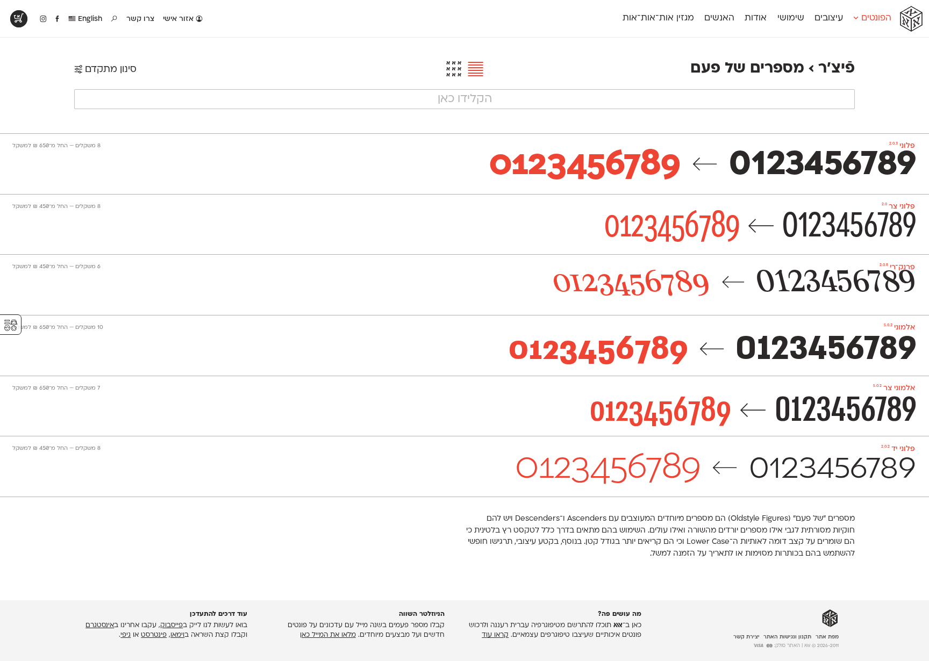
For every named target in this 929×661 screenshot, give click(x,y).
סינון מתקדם (109, 69)
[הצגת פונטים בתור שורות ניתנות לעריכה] (473, 70)
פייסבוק (171, 625)
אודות (756, 18)
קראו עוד (495, 635)
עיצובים (828, 18)
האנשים (719, 18)
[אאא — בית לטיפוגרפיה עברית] (830, 618)
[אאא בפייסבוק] (58, 19)
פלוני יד (898, 449)
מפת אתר (827, 637)
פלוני (902, 145)
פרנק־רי (897, 267)
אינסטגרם (99, 625)
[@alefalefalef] (43, 19)
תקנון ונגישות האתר (787, 637)
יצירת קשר (746, 637)
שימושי (790, 18)
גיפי (125, 635)
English (89, 19)
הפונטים (875, 18)
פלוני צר (898, 206)
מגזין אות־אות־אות (658, 18)
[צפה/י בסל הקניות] (18, 18)
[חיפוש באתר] (114, 19)
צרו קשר (140, 19)
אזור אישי (179, 19)
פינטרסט (154, 635)
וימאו (177, 635)
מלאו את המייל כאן (328, 635)
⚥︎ (11, 325)
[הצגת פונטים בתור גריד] (454, 70)
